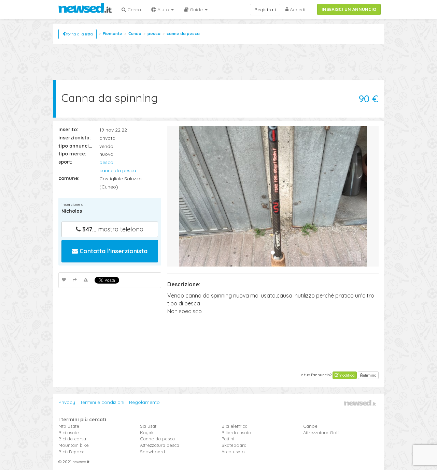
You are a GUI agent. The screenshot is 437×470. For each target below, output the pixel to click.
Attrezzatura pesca (159, 445)
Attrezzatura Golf (321, 432)
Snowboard (152, 451)
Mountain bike (73, 445)
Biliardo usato (236, 432)
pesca (153, 33)
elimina (370, 375)
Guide (196, 9)
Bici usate (68, 432)
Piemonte (112, 33)
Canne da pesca (157, 438)
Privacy (66, 402)
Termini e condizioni (102, 402)
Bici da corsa (72, 438)
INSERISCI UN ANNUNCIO (349, 9)
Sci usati (148, 426)
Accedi (296, 9)
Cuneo (134, 33)
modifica (347, 375)
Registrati (265, 9)
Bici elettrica (235, 426)
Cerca (133, 9)
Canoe (310, 426)
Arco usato (233, 451)
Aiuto (163, 9)
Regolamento (144, 402)
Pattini (228, 438)
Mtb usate (68, 426)
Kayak (147, 432)
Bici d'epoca (71, 451)
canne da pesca (183, 33)
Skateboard (234, 445)
